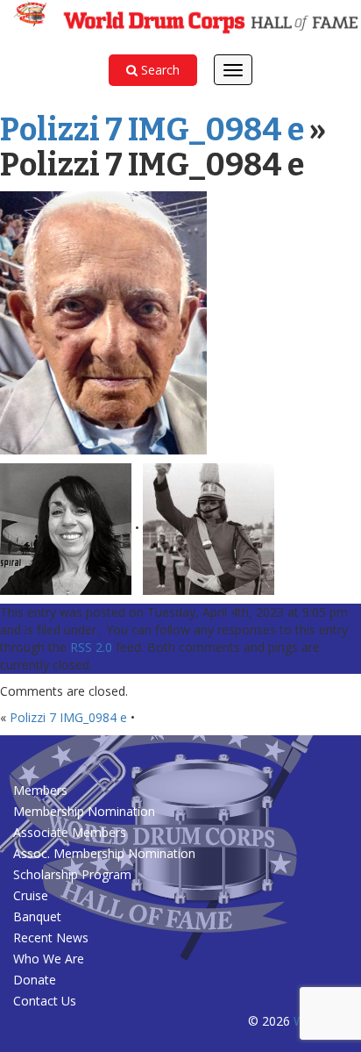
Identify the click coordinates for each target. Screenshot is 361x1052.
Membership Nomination (84, 811)
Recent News (50, 937)
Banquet (39, 916)
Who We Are (48, 958)
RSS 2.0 (91, 647)
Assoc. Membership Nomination (104, 853)
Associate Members (69, 832)
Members (40, 790)
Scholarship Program (72, 874)
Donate (34, 979)
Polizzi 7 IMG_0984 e (152, 130)
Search (159, 69)
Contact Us (44, 1000)
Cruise (30, 895)
